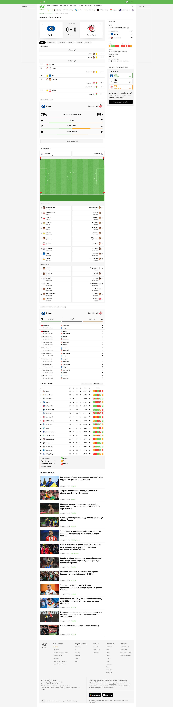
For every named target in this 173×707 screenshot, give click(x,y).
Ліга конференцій (125, 655)
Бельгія (108, 658)
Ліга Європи (123, 649)
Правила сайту (57, 655)
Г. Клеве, (119, 61)
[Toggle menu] (132, 5)
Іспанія (115, 10)
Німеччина (109, 646)
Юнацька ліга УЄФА (126, 652)
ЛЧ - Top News (91, 10)
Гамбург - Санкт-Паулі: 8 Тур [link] (61, 13)
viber (76, 661)
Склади (70, 42)
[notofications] (40, 2)
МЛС (107, 661)
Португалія (109, 669)
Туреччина (109, 672)
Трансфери (98, 6)
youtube (77, 652)
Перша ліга (97, 649)
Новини (87, 42)
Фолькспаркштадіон (118, 51)
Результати (64, 6)
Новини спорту (52, 6)
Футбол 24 (41, 13)
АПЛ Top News (103, 10)
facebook (77, 646)
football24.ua (112, 684)
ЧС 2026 (58, 10)
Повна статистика (72, 141)
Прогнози (88, 6)
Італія (107, 655)
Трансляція (61, 42)
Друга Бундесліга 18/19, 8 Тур (117, 27)
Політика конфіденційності (61, 652)
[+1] (44, 2)
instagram (78, 655)
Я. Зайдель (126, 61)
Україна (80, 10)
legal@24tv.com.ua (64, 685)
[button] (73, 6)
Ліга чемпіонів (125, 10)
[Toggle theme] (127, 2)
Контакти (56, 658)
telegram (77, 658)
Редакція (55, 646)
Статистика (51, 42)
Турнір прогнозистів (121, 102)
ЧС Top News (69, 10)
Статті (81, 6)
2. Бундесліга (49, 13)
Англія (136, 10)
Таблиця (79, 42)
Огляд (42, 42)
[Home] (42, 9)
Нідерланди (109, 664)
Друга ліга (96, 652)
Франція (108, 667)
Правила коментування (60, 661)
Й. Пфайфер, (112, 61)
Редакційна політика (59, 664)
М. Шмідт (111, 56)
